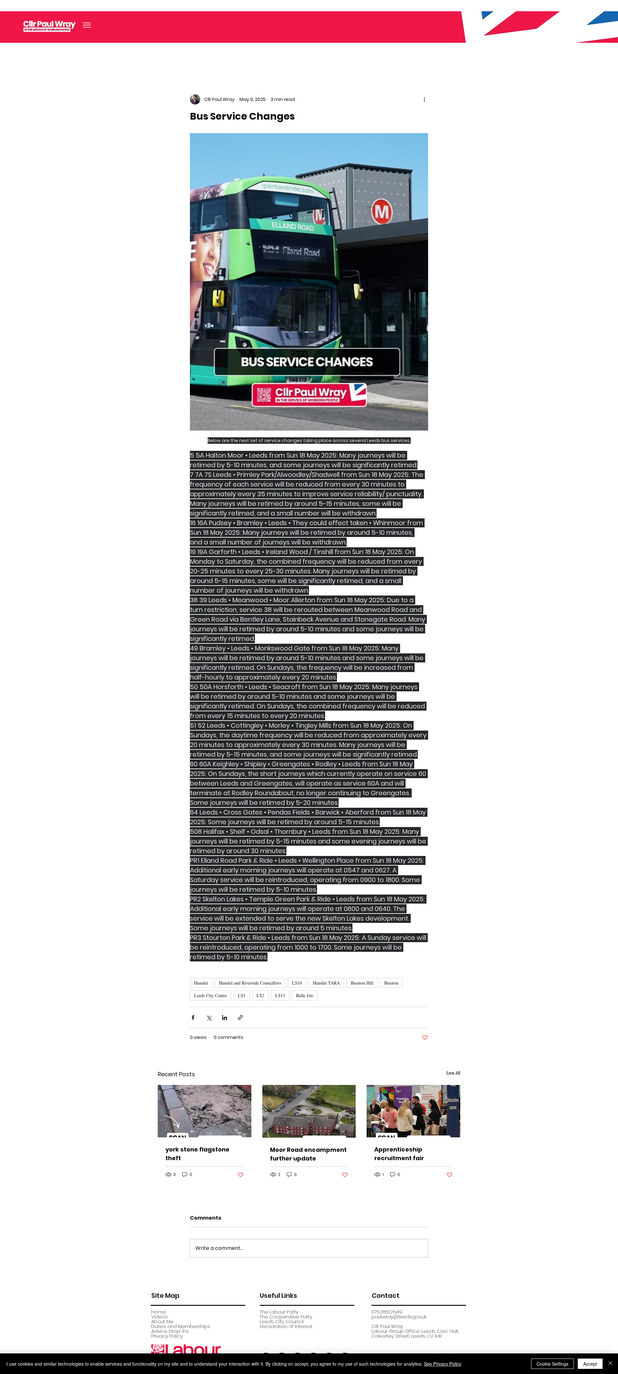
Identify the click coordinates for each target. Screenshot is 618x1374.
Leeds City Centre (210, 995)
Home (158, 1311)
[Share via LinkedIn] (224, 1018)
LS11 (280, 995)
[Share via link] (240, 1018)
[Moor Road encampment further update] (309, 1111)
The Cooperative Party (286, 1316)
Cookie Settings (552, 1363)
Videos (159, 1316)
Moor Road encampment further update (308, 1154)
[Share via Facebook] (193, 1018)
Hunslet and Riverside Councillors (250, 983)
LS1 (242, 995)
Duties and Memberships (180, 1326)
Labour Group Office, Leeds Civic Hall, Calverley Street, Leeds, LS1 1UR (415, 1333)
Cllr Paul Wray (387, 1326)
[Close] (610, 1364)
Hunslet (201, 983)
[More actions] (424, 99)
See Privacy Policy (442, 1363)
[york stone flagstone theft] (204, 1111)
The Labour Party (279, 1311)
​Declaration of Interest (286, 1326)
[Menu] (87, 25)
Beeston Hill (362, 983)
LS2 (260, 995)
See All (453, 1073)
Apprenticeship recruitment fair (399, 1153)
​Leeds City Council (282, 1321)
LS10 (297, 983)
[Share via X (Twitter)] (209, 1018)
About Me (162, 1321)
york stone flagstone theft (197, 1153)
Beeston (391, 983)
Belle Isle (304, 995)
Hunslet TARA (326, 983)
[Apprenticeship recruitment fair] (413, 1111)
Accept (590, 1363)
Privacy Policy (167, 1336)
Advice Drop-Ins (170, 1331)
